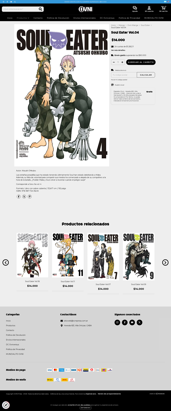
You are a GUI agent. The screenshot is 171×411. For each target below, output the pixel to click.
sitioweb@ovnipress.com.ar (76, 321)
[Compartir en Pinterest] (30, 197)
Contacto (38, 18)
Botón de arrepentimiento (109, 394)
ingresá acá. (91, 394)
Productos (22, 18)
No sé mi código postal (119, 80)
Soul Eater (145, 25)
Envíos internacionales (84, 18)
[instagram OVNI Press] (4, 2)
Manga (122, 25)
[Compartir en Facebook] (19, 197)
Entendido (85, 408)
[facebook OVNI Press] (7, 2)
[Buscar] (40, 9)
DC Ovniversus (107, 18)
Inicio (10, 18)
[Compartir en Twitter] (24, 197)
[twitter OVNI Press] (15, 2)
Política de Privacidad (129, 18)
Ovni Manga (132, 25)
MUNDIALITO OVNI (154, 18)
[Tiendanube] (157, 394)
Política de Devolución (58, 18)
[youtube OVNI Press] (11, 2)
